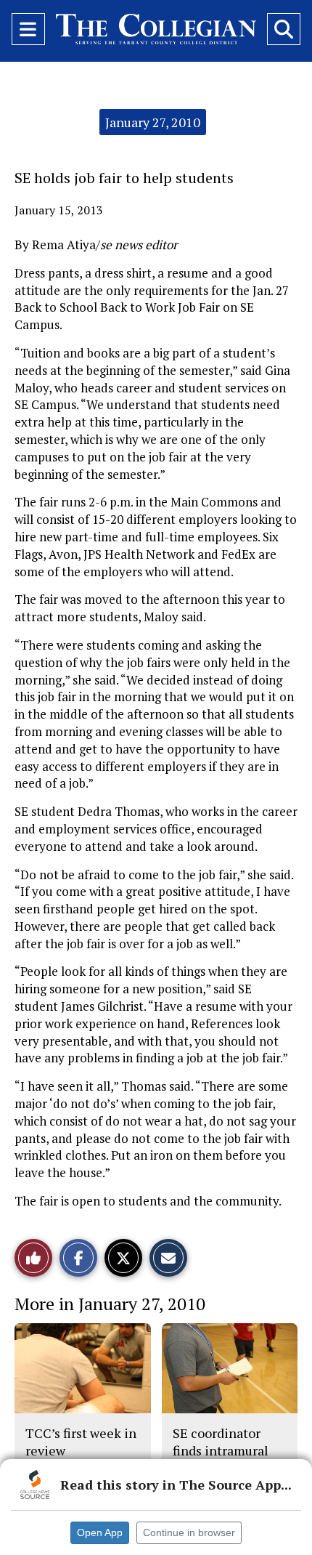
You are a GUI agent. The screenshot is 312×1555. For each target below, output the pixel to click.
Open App (100, 1532)
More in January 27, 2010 (110, 1303)
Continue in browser (189, 1532)
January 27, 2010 (152, 122)
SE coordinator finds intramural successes (220, 1450)
